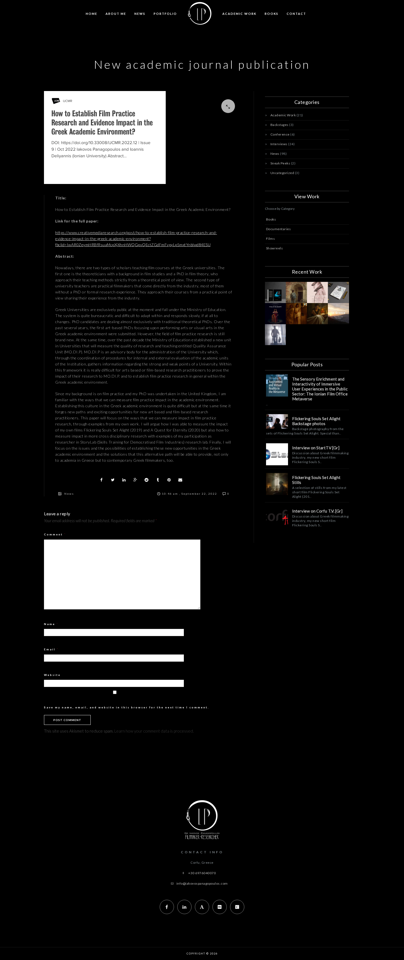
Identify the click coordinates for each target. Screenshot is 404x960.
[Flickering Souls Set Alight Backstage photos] (277, 421)
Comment (55, 534)
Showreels (274, 248)
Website (52, 674)
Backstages (279, 125)
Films (270, 238)
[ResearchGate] (237, 907)
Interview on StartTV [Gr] (316, 447)
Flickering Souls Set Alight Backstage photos (316, 421)
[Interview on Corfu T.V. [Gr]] (277, 518)
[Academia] (202, 907)
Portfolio (165, 13)
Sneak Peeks (280, 163)
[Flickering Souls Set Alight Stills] (277, 484)
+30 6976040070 (202, 873)
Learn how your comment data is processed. (154, 730)
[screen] (143, 137)
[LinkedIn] (184, 907)
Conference (280, 134)
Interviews (278, 144)
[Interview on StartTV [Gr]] (277, 454)
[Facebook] (167, 907)
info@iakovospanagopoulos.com (202, 883)
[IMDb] (219, 907)
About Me (116, 13)
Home (91, 13)
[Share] (101, 479)
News (139, 13)
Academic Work (239, 13)
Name (51, 624)
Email (51, 649)
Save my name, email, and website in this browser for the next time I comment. (126, 707)
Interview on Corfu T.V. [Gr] (317, 510)
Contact (296, 13)
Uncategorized (282, 173)
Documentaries (278, 229)
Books (271, 13)
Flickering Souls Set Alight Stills (316, 480)
